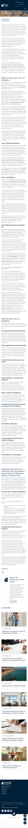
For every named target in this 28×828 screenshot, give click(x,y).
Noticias (3, 792)
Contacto (4, 794)
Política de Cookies (5, 822)
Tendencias (5, 20)
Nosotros (4, 790)
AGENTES (21, 4)
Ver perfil (13, 601)
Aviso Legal (3, 819)
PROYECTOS (20, 2)
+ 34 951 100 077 (13, 807)
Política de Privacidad (5, 825)
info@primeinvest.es (5, 807)
